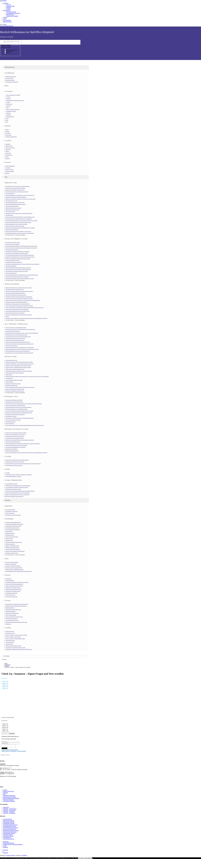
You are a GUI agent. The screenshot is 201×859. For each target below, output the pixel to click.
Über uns (8, 4)
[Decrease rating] (3, 733)
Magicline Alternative (8, 799)
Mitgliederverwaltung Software (11, 830)
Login (4, 19)
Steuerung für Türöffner (12, 16)
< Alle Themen (6, 656)
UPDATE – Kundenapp (9, 813)
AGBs (4, 845)
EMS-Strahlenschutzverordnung (11, 798)
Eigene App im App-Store (9, 797)
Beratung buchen (7, 21)
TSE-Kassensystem (11, 11)
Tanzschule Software (8, 836)
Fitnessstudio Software (8, 822)
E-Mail (3, 743)
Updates (8, 9)
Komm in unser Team (8, 791)
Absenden (12, 733)
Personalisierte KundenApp (13, 13)
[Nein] (92, 858)
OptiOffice (5, 3)
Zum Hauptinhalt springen (6, 25)
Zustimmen (81, 858)
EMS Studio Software (8, 820)
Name (3, 741)
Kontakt (5, 17)
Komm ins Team (10, 6)
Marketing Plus (10, 14)
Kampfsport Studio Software (10, 824)
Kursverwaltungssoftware (9, 829)
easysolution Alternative (9, 801)
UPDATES (6, 807)
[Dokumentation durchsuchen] (4, 42)
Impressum (6, 841)
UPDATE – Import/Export (9, 808)
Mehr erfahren (88, 858)
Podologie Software (8, 834)
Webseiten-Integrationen (9, 795)
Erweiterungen (6, 10)
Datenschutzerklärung (8, 843)
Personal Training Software (10, 831)
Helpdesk (8, 7)
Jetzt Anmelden (7, 20)
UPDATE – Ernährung (9, 811)
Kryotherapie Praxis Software (10, 827)
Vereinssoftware (7, 837)
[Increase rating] (7, 733)
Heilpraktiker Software (8, 823)
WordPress (24, 855)
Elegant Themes (11, 855)
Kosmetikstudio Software (9, 826)
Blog (4, 794)
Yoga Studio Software (8, 839)
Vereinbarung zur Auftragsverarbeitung (12, 844)
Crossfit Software (7, 819)
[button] (4, 659)
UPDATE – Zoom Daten (9, 810)
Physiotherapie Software (9, 833)
